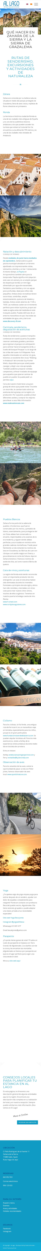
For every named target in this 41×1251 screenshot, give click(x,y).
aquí (11, 380)
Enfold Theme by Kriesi (9, 1248)
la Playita (20, 272)
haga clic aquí (12, 1160)
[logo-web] (17, 4)
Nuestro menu (9, 1203)
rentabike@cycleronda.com (18, 757)
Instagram (7, 1231)
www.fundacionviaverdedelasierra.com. (18, 735)
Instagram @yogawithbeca (13, 922)
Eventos (6, 1205)
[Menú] (35, 4)
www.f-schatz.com (10, 602)
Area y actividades (10, 1208)
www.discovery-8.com (12, 321)
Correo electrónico (10, 1181)
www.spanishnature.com (17, 774)
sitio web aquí (14, 961)
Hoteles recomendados (12, 1211)
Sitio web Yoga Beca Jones (13, 918)
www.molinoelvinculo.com (13, 403)
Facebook (7, 1228)
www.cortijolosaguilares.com (14, 604)
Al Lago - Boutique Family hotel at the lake (22, 1245)
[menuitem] (35, 4)
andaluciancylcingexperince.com (21, 755)
